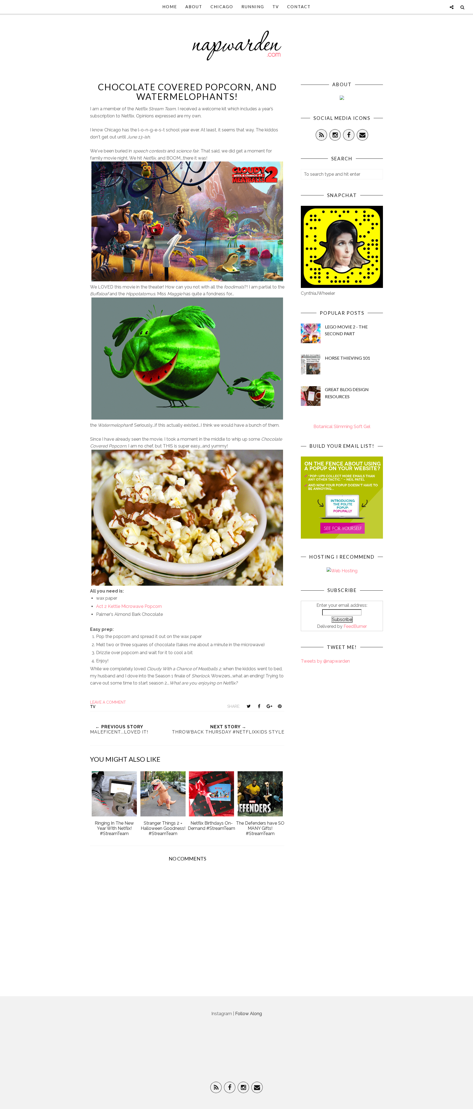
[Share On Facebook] (259, 706)
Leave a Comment (108, 702)
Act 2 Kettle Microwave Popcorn (129, 606)
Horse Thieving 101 (347, 357)
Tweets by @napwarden (325, 661)
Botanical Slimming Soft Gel (341, 426)
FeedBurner (355, 626)
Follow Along (248, 1013)
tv (92, 706)
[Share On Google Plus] (269, 706)
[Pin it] (279, 706)
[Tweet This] (248, 706)
